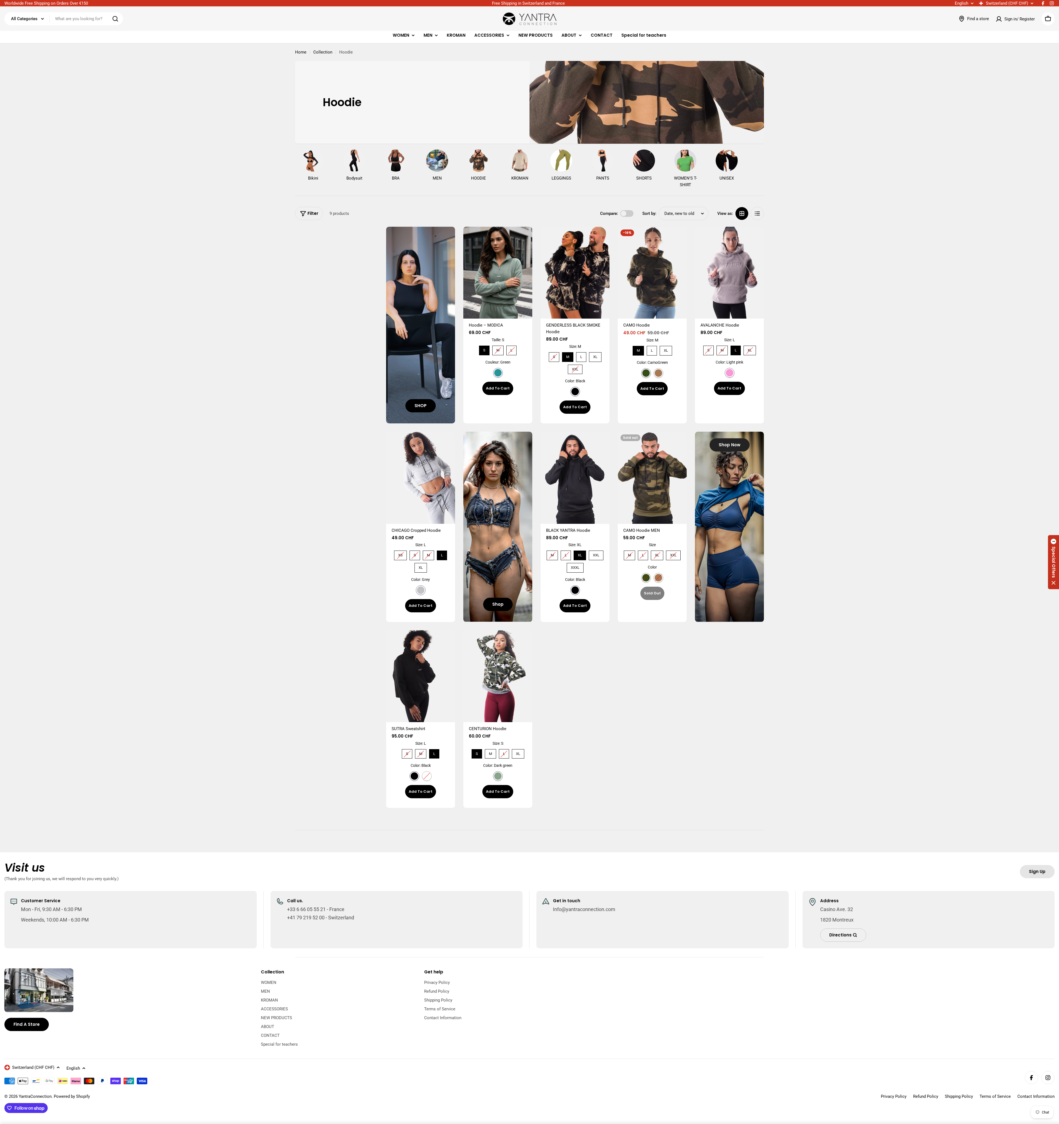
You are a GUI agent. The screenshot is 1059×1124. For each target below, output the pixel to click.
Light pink (729, 373)
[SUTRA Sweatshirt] (420, 676)
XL (595, 355)
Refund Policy (925, 1096)
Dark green (498, 776)
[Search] (115, 18)
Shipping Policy (959, 1096)
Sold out (652, 593)
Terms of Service (995, 1096)
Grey (421, 590)
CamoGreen (646, 373)
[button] (1053, 562)
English (961, 3)
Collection (322, 52)
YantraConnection (35, 1096)
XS (400, 554)
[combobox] (63, 18)
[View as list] (757, 213)
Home (300, 52)
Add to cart (498, 388)
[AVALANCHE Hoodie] (729, 273)
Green (498, 373)
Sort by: (649, 213)
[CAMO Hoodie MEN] (652, 478)
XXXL (575, 566)
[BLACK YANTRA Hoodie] (575, 478)
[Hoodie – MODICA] (497, 273)
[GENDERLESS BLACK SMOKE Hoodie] (575, 273)
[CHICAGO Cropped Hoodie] (420, 478)
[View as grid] (741, 213)
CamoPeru (658, 373)
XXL (575, 368)
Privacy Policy (893, 1096)
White (427, 776)
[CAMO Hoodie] (652, 273)
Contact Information (1036, 1096)
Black (575, 391)
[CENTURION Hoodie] (497, 676)
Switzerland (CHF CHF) (1007, 3)
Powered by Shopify (72, 1096)
